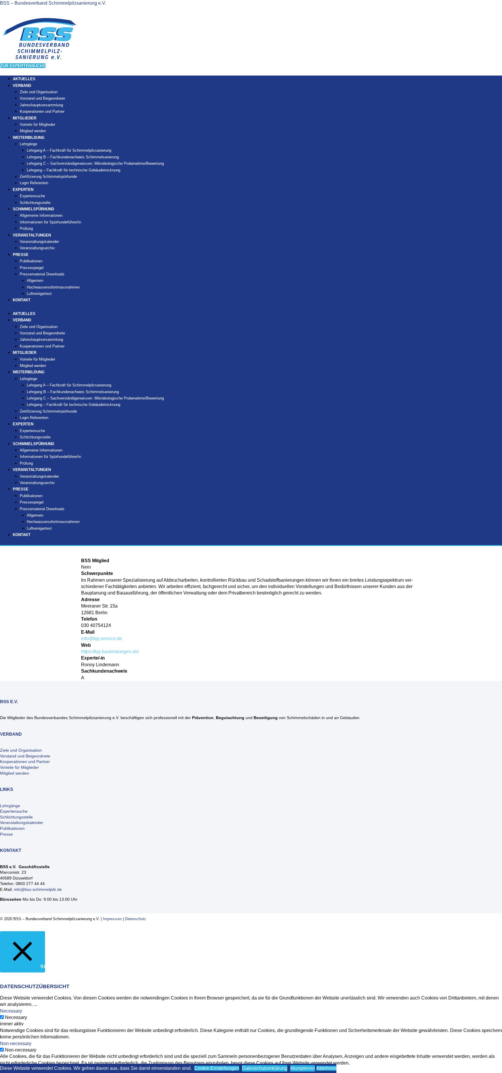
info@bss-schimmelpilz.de (38, 889)
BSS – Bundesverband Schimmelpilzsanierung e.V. (53, 3)
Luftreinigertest (39, 293)
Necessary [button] (11, 1010)
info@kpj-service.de (101, 638)
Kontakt (22, 300)
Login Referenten (34, 183)
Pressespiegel (32, 268)
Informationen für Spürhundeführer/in (50, 222)
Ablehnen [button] (326, 1068)
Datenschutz (135, 919)
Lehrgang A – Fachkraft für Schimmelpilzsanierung (69, 150)
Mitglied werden (33, 365)
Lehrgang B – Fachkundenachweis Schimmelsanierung (73, 157)
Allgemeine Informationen (41, 215)
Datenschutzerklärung (264, 1068)
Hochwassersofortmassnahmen (53, 287)
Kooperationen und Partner (42, 111)
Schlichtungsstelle (35, 437)
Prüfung (26, 463)
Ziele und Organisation (39, 92)
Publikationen (31, 261)
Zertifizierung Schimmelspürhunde (48, 176)
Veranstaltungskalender (39, 241)
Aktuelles (24, 313)
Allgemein (35, 280)
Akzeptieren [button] (302, 1068)
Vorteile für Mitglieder (19, 767)
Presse (6, 834)
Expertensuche (32, 196)
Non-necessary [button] (15, 1043)
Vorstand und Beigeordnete (42, 98)
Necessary (16, 1017)
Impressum (112, 919)
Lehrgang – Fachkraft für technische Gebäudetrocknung (73, 170)
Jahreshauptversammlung (41, 105)
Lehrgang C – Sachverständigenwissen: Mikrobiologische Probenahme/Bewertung (95, 163)
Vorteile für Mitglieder (37, 124)
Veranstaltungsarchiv (37, 248)
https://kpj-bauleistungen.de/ (110, 651)
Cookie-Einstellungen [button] (216, 1068)
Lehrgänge (28, 144)
